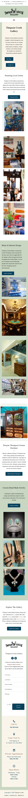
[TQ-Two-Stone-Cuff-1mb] (14, 525)
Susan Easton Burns (18, 114)
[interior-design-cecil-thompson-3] (14, 387)
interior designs (21, 619)
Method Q (21, 795)
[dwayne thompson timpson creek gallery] (14, 185)
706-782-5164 (7, 1)
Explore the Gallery (14, 628)
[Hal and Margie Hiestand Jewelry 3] (14, 582)
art (14, 614)
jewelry (9, 616)
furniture (20, 616)
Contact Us (10, 65)
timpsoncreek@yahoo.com (18, 1)
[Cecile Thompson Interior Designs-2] (14, 358)
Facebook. (18, 664)
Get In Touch (18, 706)
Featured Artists (14, 97)
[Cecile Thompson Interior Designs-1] (14, 287)
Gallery (18, 118)
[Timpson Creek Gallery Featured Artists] (14, 152)
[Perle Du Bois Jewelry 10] (14, 553)
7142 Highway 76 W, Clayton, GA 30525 (14, 3)
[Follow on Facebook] (12, 658)
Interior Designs (8, 273)
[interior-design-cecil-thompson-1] (14, 317)
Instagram (9, 664)
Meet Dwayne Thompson (14, 473)
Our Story (8, 59)
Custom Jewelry (14, 505)
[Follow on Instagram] (15, 658)
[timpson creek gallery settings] (14, 219)
